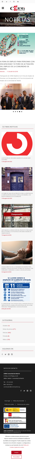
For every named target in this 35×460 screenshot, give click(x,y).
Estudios (5, 325)
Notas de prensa (7, 329)
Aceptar (16, 452)
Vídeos (5, 339)
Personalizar (16, 457)
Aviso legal (7, 401)
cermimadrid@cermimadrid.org (12, 387)
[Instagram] (12, 354)
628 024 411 (10, 384)
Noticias (2, 71)
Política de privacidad (18, 401)
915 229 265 (10, 382)
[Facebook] (2, 354)
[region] (17, 447)
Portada (5, 336)
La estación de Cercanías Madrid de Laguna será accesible (16, 158)
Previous (3, 96)
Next (32, 96)
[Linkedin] (8, 354)
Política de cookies (9, 404)
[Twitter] (5, 354)
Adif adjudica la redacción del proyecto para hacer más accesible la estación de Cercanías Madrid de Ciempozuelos (17, 231)
